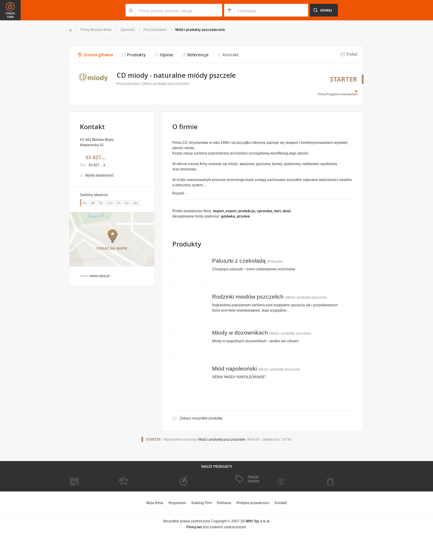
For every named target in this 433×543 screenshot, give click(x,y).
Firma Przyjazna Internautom (136, 479)
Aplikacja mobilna (344, 479)
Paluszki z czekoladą (239, 261)
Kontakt (231, 54)
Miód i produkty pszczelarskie (200, 30)
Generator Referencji (192, 479)
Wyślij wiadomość (99, 175)
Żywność (127, 30)
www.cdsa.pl (100, 276)
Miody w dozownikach (240, 333)
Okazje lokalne (254, 479)
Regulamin (177, 503)
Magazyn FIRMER (295, 479)
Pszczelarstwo (154, 30)
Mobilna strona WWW (86, 479)
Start (70, 30)
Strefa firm (10, 15)
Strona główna (98, 54)
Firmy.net (86, 10)
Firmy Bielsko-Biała (96, 30)
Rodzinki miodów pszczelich (248, 297)
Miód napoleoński (234, 369)
